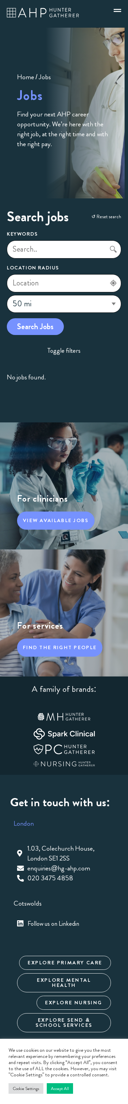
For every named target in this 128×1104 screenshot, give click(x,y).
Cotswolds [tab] (28, 903)
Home (25, 77)
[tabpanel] (64, 863)
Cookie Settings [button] (26, 1088)
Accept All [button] (60, 1088)
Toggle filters (64, 350)
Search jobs (35, 326)
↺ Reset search (106, 216)
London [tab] (24, 823)
